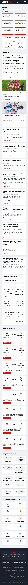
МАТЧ (6, 2)
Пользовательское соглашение (18, 562)
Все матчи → (5, 11)
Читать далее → (7, 76)
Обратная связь (5, 562)
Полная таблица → (19, 321)
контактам (18, 557)
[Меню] (24, 2)
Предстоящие (18, 9)
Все (3, 9)
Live (6, 9)
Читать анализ (7, 342)
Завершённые (11, 9)
